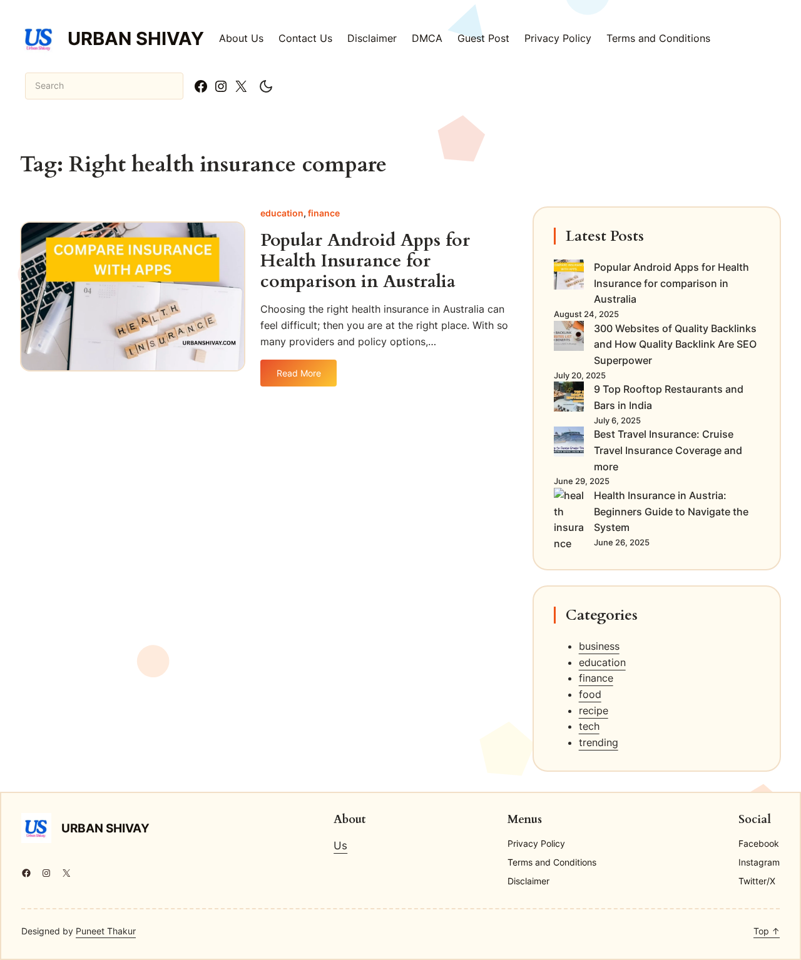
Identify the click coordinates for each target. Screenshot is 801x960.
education (282, 213)
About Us (241, 38)
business (599, 646)
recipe (593, 710)
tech (589, 726)
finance (324, 213)
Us (340, 845)
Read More (299, 377)
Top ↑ (766, 931)
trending (598, 742)
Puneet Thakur (106, 931)
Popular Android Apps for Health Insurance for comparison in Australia (365, 260)
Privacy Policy (557, 38)
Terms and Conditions (658, 38)
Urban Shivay (136, 38)
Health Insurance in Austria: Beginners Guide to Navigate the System (671, 511)
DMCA (427, 38)
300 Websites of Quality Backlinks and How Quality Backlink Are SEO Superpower (675, 344)
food (590, 694)
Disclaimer (372, 38)
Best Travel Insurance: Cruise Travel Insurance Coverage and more (668, 450)
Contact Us (305, 38)
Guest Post (483, 38)
